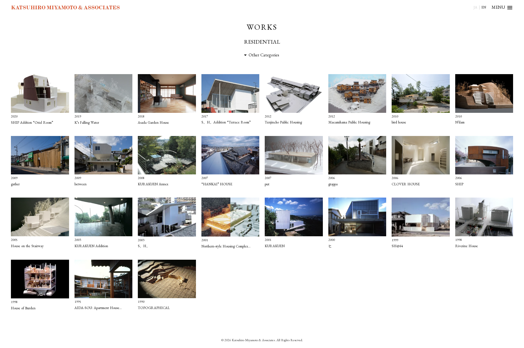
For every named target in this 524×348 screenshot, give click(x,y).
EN (483, 7)
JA (475, 7)
